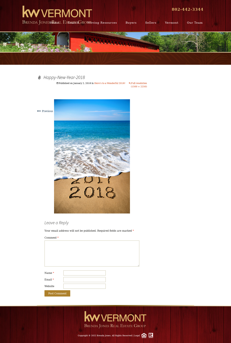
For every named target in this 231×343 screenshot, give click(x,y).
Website (49, 286)
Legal (137, 335)
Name (49, 272)
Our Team (195, 22)
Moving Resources (102, 22)
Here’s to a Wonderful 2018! (109, 83)
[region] (115, 42)
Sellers (150, 22)
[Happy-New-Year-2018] (92, 156)
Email (49, 279)
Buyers (131, 22)
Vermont (171, 22)
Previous (45, 111)
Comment (51, 237)
